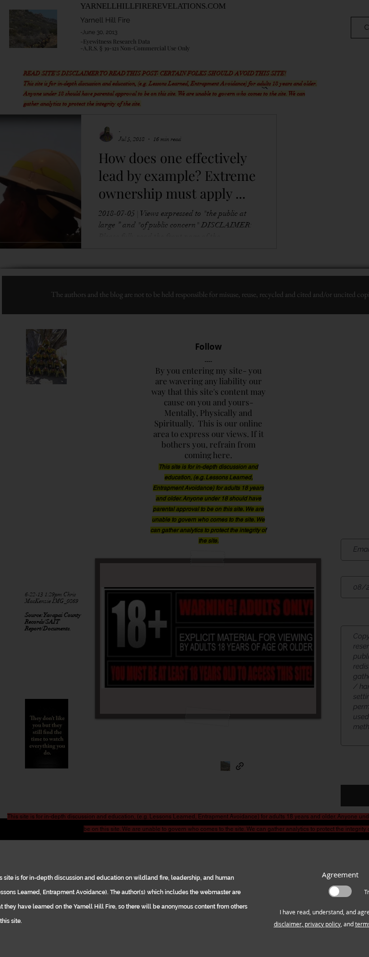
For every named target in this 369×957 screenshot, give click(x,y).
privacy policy (322, 924)
